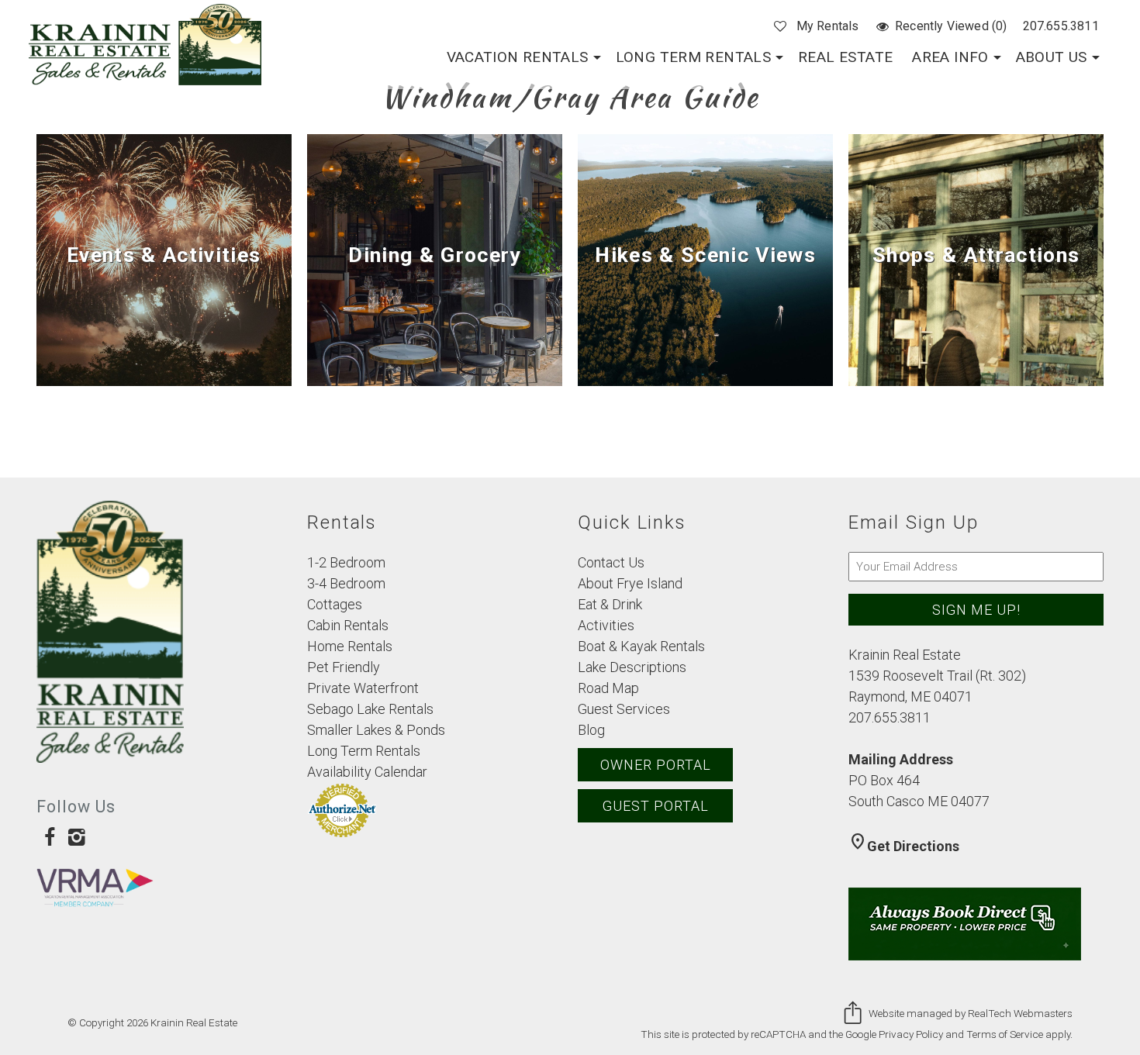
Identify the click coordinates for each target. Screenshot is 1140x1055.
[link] (164, 260)
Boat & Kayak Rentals (641, 646)
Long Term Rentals (693, 57)
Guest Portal (656, 806)
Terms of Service (1004, 1034)
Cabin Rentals (348, 625)
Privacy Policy (911, 1034)
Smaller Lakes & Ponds (376, 730)
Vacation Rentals (518, 57)
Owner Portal (655, 765)
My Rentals (827, 26)
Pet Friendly (343, 667)
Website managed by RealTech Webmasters (971, 1013)
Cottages (334, 604)
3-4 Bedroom (346, 583)
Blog (591, 730)
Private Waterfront (363, 688)
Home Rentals (349, 646)
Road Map (608, 688)
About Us (1051, 57)
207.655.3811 (1061, 26)
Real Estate (845, 57)
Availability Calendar (367, 772)
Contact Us (611, 562)
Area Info (950, 57)
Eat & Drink (610, 604)
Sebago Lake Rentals (370, 709)
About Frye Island (630, 583)
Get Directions (903, 846)
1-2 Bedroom (346, 562)
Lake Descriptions (632, 667)
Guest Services (624, 709)
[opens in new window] (50, 836)
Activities (606, 625)
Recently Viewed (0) (951, 26)
